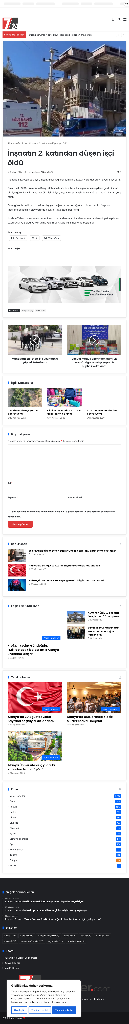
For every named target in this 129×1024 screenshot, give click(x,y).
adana (10, 935)
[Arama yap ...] (119, 19)
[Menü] (124, 19)
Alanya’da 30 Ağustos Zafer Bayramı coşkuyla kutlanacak (64, 565)
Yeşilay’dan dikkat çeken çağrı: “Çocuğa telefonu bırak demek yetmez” (72, 550)
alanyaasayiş (27, 310)
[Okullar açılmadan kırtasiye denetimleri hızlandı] (64, 397)
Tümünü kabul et (64, 1010)
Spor (12, 844)
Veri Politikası (12, 968)
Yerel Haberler (17, 796)
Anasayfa (15, 143)
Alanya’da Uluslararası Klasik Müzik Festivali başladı (90, 719)
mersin (10, 941)
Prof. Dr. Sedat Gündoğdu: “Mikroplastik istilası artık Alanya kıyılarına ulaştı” (33, 649)
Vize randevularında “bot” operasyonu (103, 412)
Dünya (13, 860)
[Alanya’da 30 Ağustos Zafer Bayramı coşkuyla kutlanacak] (17, 570)
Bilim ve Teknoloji (19, 838)
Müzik (13, 865)
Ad (10, 483)
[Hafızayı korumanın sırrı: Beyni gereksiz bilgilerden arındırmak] (17, 585)
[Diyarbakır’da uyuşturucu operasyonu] (25, 397)
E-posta (13, 497)
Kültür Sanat (16, 849)
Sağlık (13, 812)
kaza (86, 935)
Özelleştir (19, 1010)
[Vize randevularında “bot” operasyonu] (104, 397)
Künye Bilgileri (12, 963)
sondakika (40, 310)
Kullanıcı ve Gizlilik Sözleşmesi (21, 957)
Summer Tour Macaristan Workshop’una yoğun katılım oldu (103, 631)
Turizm (13, 855)
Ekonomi (14, 828)
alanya (26, 935)
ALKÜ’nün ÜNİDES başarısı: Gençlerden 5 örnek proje (103, 614)
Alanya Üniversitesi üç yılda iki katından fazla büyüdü (31, 767)
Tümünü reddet (39, 1010)
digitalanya (16, 1018)
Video (13, 817)
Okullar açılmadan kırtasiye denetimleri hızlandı (64, 412)
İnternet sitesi (74, 497)
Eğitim (13, 833)
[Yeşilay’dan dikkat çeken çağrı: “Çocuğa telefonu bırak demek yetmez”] (17, 555)
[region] (44, 998)
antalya (70, 935)
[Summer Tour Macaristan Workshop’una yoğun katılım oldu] (76, 632)
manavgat (102, 935)
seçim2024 (55, 941)
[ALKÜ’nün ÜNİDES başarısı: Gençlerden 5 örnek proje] (76, 617)
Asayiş (25, 143)
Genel (13, 801)
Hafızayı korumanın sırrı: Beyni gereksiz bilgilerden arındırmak (60, 34)
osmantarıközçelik (32, 941)
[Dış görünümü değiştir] (113, 19)
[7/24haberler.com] (10, 23)
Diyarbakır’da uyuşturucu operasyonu (23, 412)
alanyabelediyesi (48, 935)
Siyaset (14, 822)
